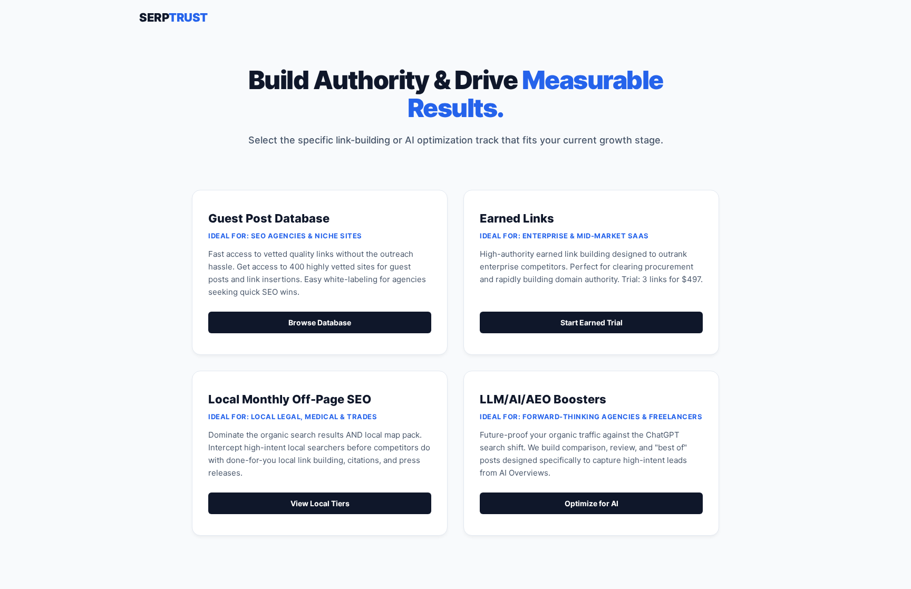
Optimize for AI (591, 503)
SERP (173, 17)
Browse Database (319, 322)
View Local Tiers (320, 503)
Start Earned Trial (591, 322)
